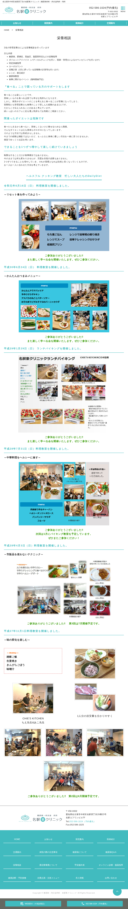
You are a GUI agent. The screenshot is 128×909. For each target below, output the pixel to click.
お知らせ (17, 23)
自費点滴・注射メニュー (48, 878)
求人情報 (80, 878)
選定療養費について (48, 865)
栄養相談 (17, 865)
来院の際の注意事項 (48, 852)
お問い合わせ (111, 878)
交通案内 (111, 23)
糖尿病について (80, 852)
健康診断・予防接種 (17, 878)
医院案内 (48, 23)
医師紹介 (80, 23)
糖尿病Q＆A (111, 852)
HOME (6, 30)
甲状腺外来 (80, 865)
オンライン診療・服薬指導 (111, 865)
